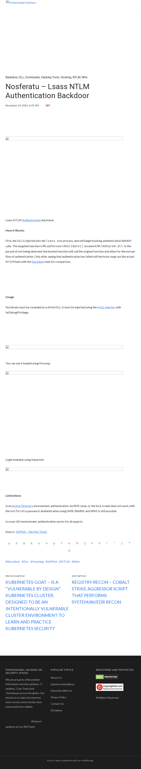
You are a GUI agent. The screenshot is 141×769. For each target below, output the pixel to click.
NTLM (76, 77)
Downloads (32, 77)
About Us (56, 677)
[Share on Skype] (123, 543)
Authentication (31, 220)
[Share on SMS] (100, 543)
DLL (21, 77)
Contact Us (57, 703)
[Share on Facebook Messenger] (130, 543)
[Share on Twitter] (17, 543)
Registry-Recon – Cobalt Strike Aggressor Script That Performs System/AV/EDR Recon (101, 592)
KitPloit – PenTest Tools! (31, 531)
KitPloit (52, 561)
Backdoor (11, 77)
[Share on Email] (47, 543)
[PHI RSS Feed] (38, 726)
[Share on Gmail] (77, 543)
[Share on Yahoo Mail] (70, 543)
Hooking (66, 77)
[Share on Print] (40, 543)
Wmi (84, 77)
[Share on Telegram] (115, 543)
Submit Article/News (63, 684)
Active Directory (22, 506)
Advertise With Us (61, 690)
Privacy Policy (58, 697)
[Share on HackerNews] (85, 543)
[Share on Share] (70, 550)
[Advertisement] (70, 123)
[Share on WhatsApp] (62, 543)
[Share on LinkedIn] (32, 543)
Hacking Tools (50, 77)
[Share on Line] (92, 543)
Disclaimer (56, 710)
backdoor (38, 261)
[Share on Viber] (107, 543)
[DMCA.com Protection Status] (107, 676)
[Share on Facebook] (10, 543)
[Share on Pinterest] (25, 543)
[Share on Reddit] (55, 543)
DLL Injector (107, 307)
